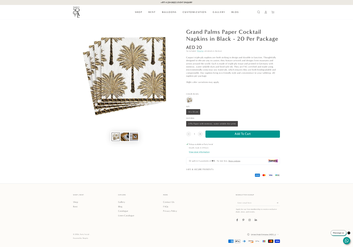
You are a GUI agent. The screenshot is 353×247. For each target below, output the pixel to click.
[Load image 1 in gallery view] (116, 137)
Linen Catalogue (126, 215)
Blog (120, 206)
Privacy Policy (170, 211)
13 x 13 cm (193, 113)
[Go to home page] (76, 12)
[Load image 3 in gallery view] (134, 137)
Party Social (85, 234)
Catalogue (123, 211)
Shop (75, 202)
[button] (258, 12)
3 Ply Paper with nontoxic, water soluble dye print (212, 125)
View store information (199, 152)
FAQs (165, 206)
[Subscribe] (278, 203)
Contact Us (168, 202)
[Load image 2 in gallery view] (125, 137)
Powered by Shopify (80, 238)
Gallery (121, 202)
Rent (75, 206)
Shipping (200, 51)
